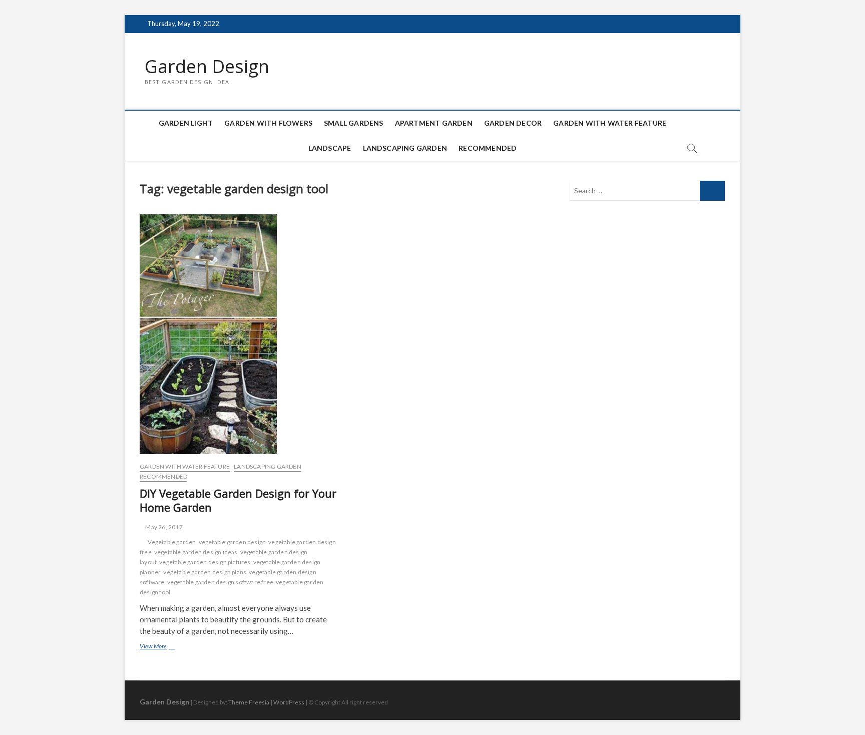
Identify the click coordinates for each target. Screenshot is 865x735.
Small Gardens (353, 123)
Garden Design (207, 67)
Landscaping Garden (405, 148)
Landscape (329, 148)
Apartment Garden (434, 123)
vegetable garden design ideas (196, 552)
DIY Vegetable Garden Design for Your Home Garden (238, 500)
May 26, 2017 (163, 527)
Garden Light (186, 123)
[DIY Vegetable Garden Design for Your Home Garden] (238, 334)
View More (165, 647)
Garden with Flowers (268, 123)
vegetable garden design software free (220, 582)
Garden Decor (513, 123)
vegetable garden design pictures (204, 562)
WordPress (288, 702)
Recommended (488, 148)
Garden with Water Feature (609, 123)
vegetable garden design (232, 542)
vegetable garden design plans (204, 572)
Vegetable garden (172, 542)
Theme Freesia (248, 702)
